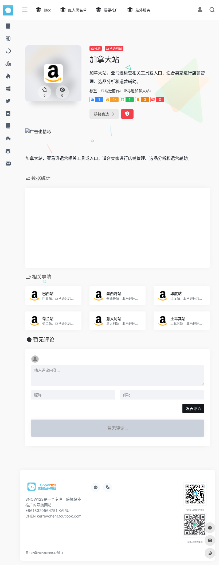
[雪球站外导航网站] (41, 488)
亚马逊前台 (114, 48)
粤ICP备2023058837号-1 (44, 553)
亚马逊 (95, 48)
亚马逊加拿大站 (136, 90)
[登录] (200, 10)
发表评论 (193, 408)
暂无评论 (43, 340)
